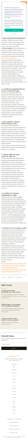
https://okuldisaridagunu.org (9, 58)
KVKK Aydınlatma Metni (14, 422)
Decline (14, 33)
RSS (14, 413)
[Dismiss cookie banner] (23, 5)
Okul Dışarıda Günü (20, 269)
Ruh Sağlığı (10, 277)
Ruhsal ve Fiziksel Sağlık (8, 271)
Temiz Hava (18, 271)
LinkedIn (14, 410)
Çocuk (13, 269)
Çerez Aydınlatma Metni (14, 425)
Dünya (14, 382)
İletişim (14, 397)
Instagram (14, 407)
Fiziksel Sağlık (18, 277)
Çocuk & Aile (14, 373)
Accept (14, 30)
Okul (14, 376)
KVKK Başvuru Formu (14, 432)
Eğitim (14, 366)
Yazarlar (14, 391)
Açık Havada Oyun (6, 269)
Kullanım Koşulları (18, 419)
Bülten (14, 403)
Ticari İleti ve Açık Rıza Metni (14, 429)
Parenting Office (10, 419)
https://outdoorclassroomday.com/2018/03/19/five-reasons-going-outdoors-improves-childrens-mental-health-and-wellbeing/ (14, 266)
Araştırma (14, 379)
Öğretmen (14, 369)
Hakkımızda (14, 388)
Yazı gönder (14, 394)
